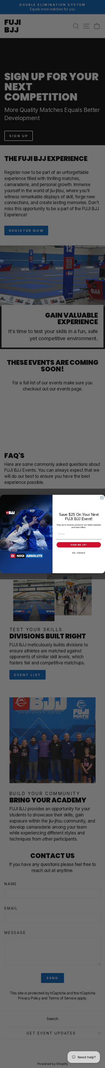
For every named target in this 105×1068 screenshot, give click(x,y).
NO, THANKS (78, 553)
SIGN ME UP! (79, 545)
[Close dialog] (102, 497)
